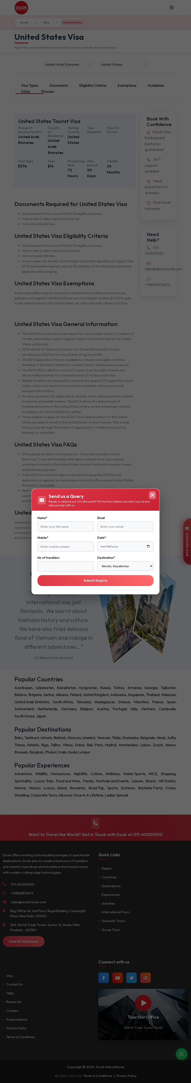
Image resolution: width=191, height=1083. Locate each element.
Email (101, 518)
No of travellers (48, 558)
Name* (42, 518)
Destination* (106, 558)
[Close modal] (152, 495)
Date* (101, 538)
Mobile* (43, 538)
